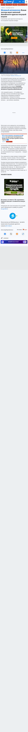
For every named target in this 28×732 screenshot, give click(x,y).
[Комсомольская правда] (8, 2)
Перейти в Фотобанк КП (16, 75)
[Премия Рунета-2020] (13, 1)
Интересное (6, 238)
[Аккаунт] (26, 1)
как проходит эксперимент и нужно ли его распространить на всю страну (13, 138)
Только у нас (9, 4)
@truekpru (8, 226)
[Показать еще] (23, 52)
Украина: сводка (21, 4)
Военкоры (15, 4)
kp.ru (26, 229)
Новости (3, 4)
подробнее (4, 209)
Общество (3, 7)
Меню (1, 1)
